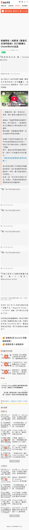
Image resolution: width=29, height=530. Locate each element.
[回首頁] (5, 2)
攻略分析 (3, 6)
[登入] (25, 2)
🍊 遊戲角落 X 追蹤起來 (13, 344)
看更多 (14, 461)
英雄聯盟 (9, 11)
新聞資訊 (17, 6)
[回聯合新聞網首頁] (2, 2)
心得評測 (10, 6)
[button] (27, 2)
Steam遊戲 (25, 11)
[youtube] (22, 2)
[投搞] (19, 2)
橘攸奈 (17, 11)
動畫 (3, 378)
